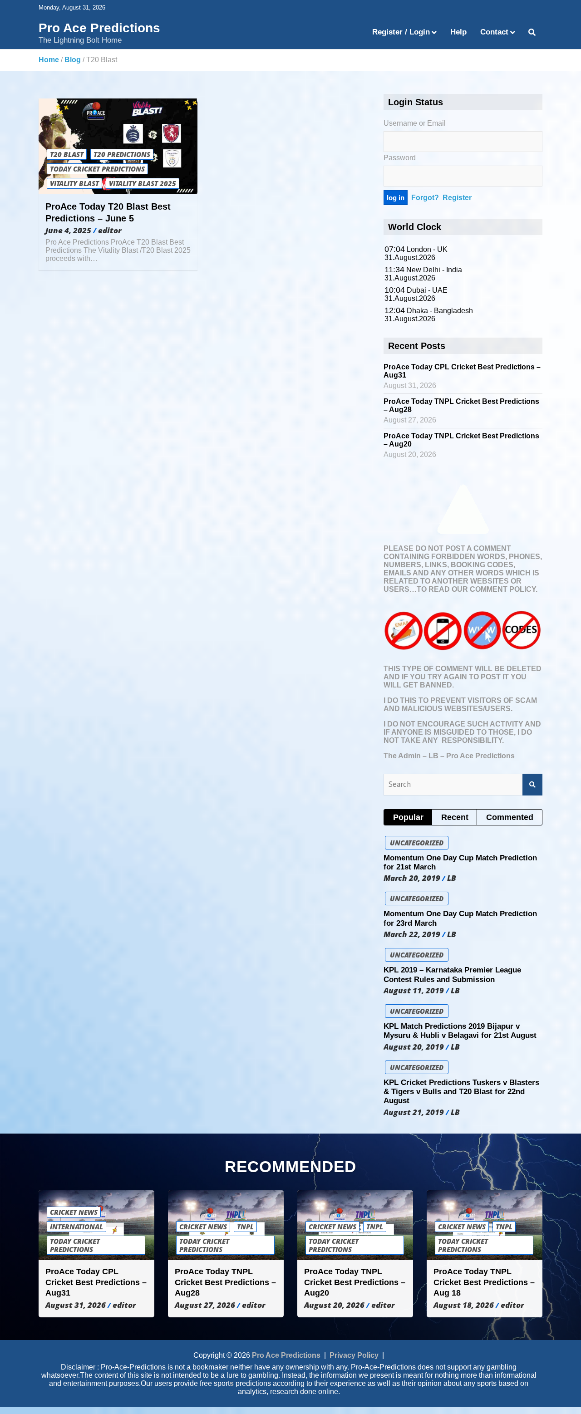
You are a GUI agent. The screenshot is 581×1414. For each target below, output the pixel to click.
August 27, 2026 (205, 1305)
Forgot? (425, 197)
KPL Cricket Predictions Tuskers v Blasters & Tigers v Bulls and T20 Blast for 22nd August (461, 1091)
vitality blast (74, 183)
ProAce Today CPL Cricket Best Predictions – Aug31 (96, 1282)
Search (532, 784)
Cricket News (74, 1212)
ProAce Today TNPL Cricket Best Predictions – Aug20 (354, 1282)
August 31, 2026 (75, 1305)
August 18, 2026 (463, 1305)
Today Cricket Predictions (97, 168)
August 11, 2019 (414, 991)
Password (400, 158)
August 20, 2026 (334, 1305)
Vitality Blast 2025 (142, 183)
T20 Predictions (122, 154)
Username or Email (415, 123)
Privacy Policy (354, 1355)
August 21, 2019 (414, 1112)
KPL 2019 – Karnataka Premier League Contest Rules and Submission (452, 974)
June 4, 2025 (68, 230)
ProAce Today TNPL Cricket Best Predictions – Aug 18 (484, 1282)
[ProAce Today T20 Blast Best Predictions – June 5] (118, 146)
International (76, 1226)
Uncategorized (416, 842)
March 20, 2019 (412, 878)
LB (451, 878)
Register (457, 197)
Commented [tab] (509, 817)
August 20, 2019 (414, 1047)
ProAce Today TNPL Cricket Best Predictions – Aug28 (225, 1282)
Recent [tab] (454, 817)
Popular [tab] (408, 817)
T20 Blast (67, 154)
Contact (494, 32)
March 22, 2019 (412, 934)
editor (109, 230)
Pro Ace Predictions (99, 28)
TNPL (245, 1226)
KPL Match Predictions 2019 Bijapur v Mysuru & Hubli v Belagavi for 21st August (460, 1031)
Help (458, 32)
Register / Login (401, 32)
